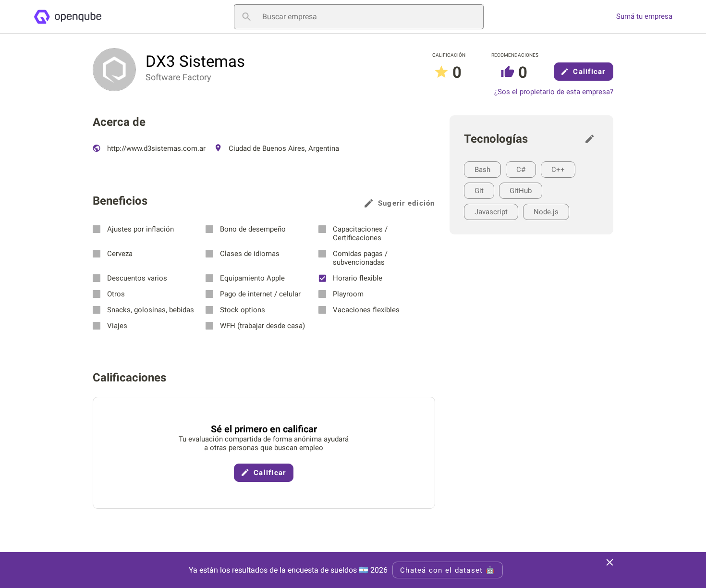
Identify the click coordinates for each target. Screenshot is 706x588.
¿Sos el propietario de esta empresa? (553, 92)
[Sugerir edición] (592, 139)
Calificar (589, 71)
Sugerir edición (406, 203)
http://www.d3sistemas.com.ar (155, 148)
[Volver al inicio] (67, 16)
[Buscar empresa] (246, 16)
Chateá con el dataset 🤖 (447, 570)
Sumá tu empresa (644, 16)
